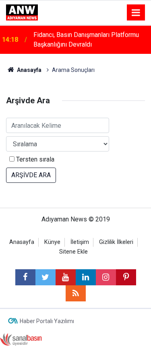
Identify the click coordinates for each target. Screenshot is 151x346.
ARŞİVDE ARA (31, 175)
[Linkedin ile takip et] (86, 277)
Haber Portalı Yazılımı (47, 321)
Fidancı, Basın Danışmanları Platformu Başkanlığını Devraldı (86, 39)
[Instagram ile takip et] (106, 277)
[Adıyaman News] (22, 12)
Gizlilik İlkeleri (116, 242)
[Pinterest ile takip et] (126, 277)
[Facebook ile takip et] (25, 277)
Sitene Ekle (73, 251)
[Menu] (136, 12)
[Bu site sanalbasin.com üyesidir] (21, 339)
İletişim (79, 242)
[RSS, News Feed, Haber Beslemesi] (76, 293)
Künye (52, 242)
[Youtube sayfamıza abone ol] (66, 277)
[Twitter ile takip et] (45, 277)
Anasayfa (21, 242)
